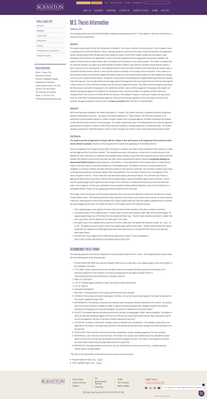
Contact (127, 3)
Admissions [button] (111, 10)
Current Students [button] (141, 10)
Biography (40, 31)
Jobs (96, 378)
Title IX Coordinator (123, 382)
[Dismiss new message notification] (203, 385)
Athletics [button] (165, 10)
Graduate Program (44, 55)
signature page (103, 189)
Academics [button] (98, 10)
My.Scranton (137, 3)
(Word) (99, 359)
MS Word (101, 116)
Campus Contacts (77, 379)
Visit (106, 3)
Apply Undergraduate (83, 3)
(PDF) (93, 359)
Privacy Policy (99, 386)
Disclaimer (75, 385)
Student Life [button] (124, 10)
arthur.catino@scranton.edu (50, 98)
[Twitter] (150, 388)
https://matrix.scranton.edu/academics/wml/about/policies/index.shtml (102, 239)
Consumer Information (79, 382)
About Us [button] (87, 10)
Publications (41, 40)
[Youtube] (159, 388)
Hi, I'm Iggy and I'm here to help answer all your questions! (183, 387)
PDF (95, 116)
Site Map (120, 379)
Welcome (40, 26)
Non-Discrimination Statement (101, 382)
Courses (40, 46)
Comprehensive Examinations (48, 50)
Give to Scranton (116, 3)
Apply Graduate (96, 3)
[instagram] (155, 388)
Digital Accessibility (123, 385)
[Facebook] (146, 388)
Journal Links (42, 36)
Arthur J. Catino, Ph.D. (45, 21)
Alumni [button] (155, 10)
